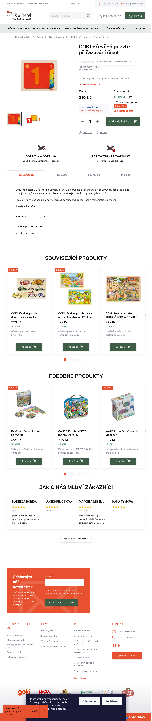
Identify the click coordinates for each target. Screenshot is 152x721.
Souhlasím (112, 701)
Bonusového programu (92, 110)
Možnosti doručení (124, 111)
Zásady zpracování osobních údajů (20, 646)
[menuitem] (19, 28)
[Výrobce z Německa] (24, 692)
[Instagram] (120, 645)
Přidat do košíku (119, 121)
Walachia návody (82, 630)
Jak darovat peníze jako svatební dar (85, 651)
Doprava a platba (48, 636)
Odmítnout (89, 701)
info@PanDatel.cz (126, 631)
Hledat (88, 15)
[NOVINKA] (28, 288)
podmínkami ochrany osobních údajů (63, 593)
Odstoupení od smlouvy (18, 652)
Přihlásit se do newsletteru (61, 602)
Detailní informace (88, 84)
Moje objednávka (15, 3)
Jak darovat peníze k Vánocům (84, 664)
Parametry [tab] (61, 174)
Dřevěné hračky (81, 657)
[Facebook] (114, 645)
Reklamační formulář (17, 656)
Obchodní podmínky (38, 3)
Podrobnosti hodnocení (123, 62)
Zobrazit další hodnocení (76, 538)
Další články (80, 678)
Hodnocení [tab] (94, 174)
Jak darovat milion (83, 636)
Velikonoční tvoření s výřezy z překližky (88, 642)
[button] (65, 360)
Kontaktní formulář (127, 655)
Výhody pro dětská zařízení (53, 646)
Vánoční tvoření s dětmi (85, 670)
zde (63, 708)
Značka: (85, 69)
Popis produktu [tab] (26, 174)
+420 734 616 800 (127, 637)
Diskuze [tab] (125, 174)
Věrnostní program (49, 641)
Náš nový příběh (48, 630)
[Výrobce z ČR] (86, 692)
